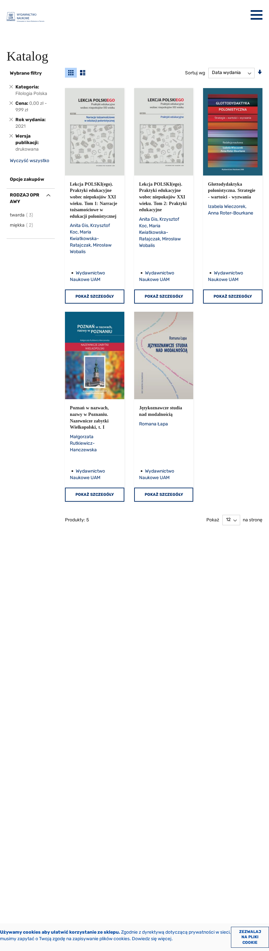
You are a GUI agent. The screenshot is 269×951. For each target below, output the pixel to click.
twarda (22, 215)
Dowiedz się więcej (152, 939)
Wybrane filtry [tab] (26, 73)
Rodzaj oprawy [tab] (24, 198)
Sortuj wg (195, 72)
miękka (22, 225)
